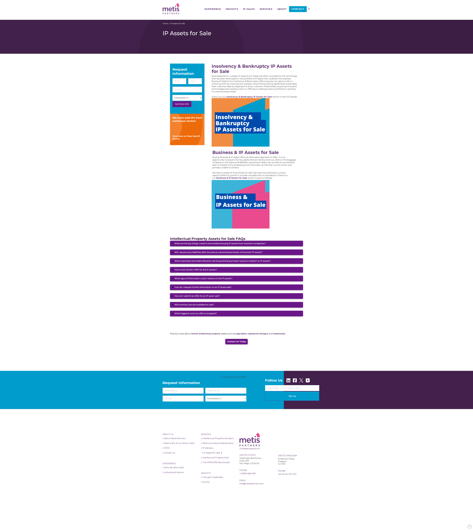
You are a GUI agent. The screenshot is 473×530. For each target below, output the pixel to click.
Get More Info (182, 104)
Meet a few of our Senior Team (179, 443)
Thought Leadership (213, 477)
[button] (236, 243)
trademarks (279, 334)
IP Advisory (208, 448)
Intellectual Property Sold (216, 457)
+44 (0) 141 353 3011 (287, 474)
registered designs (257, 334)
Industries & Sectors (174, 472)
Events (206, 482)
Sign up (292, 396)
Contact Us (169, 453)
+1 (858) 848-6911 (247, 473)
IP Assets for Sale (211, 453)
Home (165, 23)
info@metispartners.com (251, 483)
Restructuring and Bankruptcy (218, 443)
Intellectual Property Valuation (218, 438)
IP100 (167, 448)
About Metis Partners (174, 438)
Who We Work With (174, 467)
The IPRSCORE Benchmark (216, 462)
